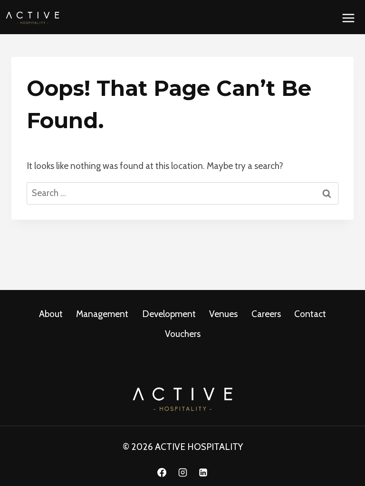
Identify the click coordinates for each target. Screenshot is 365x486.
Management (102, 313)
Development (169, 313)
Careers (266, 313)
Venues (223, 313)
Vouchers (183, 333)
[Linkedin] (203, 472)
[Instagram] (182, 472)
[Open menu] (348, 18)
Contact (310, 313)
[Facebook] (162, 472)
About (51, 313)
